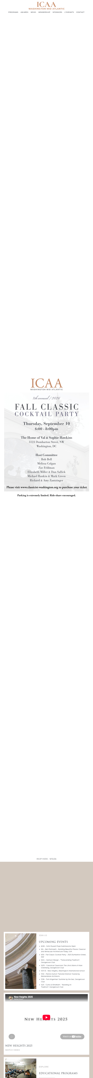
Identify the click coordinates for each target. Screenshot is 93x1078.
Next (88, 438)
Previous (5, 438)
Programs (13, 12)
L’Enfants (69, 12)
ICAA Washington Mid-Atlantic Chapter (46, 5)
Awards (24, 12)
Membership (44, 12)
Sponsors (57, 12)
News (33, 12)
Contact (80, 12)
